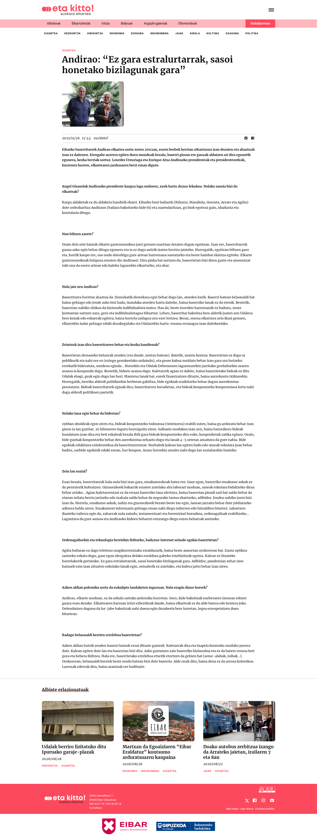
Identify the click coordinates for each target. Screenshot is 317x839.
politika (251, 33)
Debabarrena (260, 23)
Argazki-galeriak (155, 23)
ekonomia (117, 33)
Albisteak (54, 23)
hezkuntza (72, 33)
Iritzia (106, 23)
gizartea (51, 33)
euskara (137, 33)
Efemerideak (187, 23)
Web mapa (232, 808)
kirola (195, 33)
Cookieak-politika (264, 808)
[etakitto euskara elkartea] (67, 9)
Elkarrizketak (81, 23)
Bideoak (127, 23)
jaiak (179, 33)
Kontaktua (95, 807)
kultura (213, 33)
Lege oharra (247, 808)
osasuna (232, 33)
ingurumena (159, 33)
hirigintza (95, 33)
